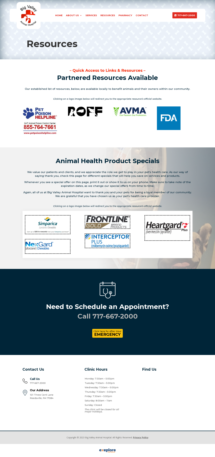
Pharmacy (125, 15)
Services (91, 15)
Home (58, 15)
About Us (72, 15)
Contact (142, 15)
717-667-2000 (186, 15)
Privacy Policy (140, 437)
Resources (107, 15)
